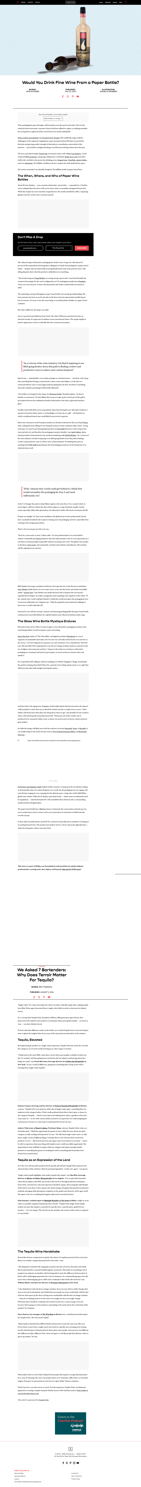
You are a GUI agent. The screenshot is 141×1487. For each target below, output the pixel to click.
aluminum (29, 163)
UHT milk (32, 445)
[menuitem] (18, 2)
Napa (75, 728)
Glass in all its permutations (28, 138)
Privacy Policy (75, 1479)
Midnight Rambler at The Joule (56, 1200)
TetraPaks (71, 160)
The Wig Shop (48, 1314)
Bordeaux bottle (56, 394)
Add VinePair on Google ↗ (53, 118)
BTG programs (31, 157)
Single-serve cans (71, 157)
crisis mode (31, 545)
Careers (16, 1479)
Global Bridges (70, 435)
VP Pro (101, 2)
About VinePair (19, 1473)
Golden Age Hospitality (75, 1061)
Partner (41, 966)
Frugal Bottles (40, 278)
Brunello (83, 728)
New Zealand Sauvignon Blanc (64, 732)
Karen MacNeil (23, 636)
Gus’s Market (22, 589)
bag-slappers (76, 154)
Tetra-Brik (60, 429)
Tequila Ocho (44, 1400)
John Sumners (32, 91)
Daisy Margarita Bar (44, 1178)
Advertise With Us (19, 1476)
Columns (30, 2)
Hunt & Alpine (41, 1128)
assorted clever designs (51, 138)
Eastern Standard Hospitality (66, 1106)
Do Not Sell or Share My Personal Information (70, 1456)
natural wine (28, 593)
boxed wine (43, 154)
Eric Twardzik (45, 987)
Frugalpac (82, 281)
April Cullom (76, 432)
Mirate (29, 1178)
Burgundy (68, 728)
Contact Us (74, 1473)
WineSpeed (71, 636)
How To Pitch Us (76, 1476)
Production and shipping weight (30, 787)
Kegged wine (62, 160)
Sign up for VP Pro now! (71, 869)
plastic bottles (81, 160)
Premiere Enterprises (59, 1283)
